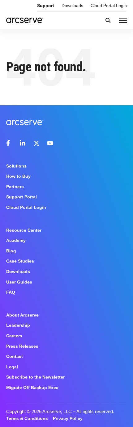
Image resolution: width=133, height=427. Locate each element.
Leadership (18, 325)
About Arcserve (22, 315)
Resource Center (23, 230)
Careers (14, 335)
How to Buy (18, 176)
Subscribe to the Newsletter (35, 377)
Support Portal (21, 196)
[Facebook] (9, 143)
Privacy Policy (68, 418)
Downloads (72, 5)
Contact (14, 356)
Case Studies (20, 261)
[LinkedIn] (23, 143)
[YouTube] (50, 143)
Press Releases (22, 346)
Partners (15, 186)
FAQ (10, 292)
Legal (12, 366)
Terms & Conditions (27, 418)
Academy (16, 240)
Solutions (16, 166)
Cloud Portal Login (109, 5)
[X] (36, 143)
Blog (11, 250)
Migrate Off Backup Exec (32, 387)
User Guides (19, 282)
